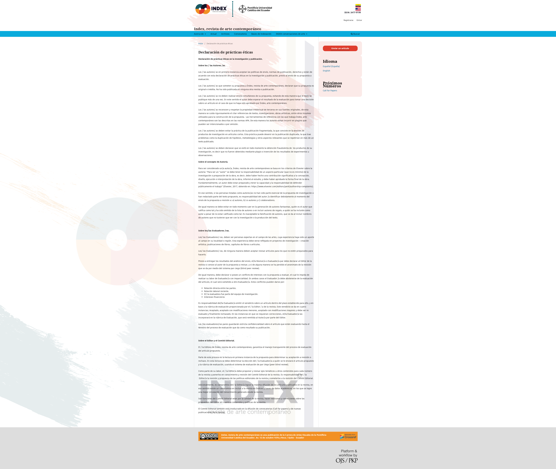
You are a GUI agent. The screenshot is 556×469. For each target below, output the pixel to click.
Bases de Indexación (261, 33)
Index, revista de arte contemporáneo (227, 28)
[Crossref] (348, 436)
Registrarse (348, 20)
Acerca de (199, 33)
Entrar (359, 20)
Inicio (200, 43)
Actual (214, 33)
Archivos (225, 33)
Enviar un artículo (340, 48)
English (326, 70)
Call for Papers (330, 90)
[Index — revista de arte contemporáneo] (211, 9)
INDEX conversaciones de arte (291, 33)
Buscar (356, 33)
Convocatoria (240, 33)
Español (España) (331, 66)
